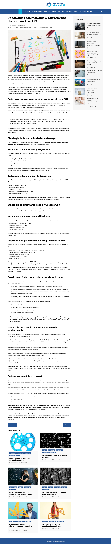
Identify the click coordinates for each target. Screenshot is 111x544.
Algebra (44, 450)
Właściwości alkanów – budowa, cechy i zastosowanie (93, 90)
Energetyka (57, 487)
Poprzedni (13, 425)
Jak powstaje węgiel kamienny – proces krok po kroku (54, 493)
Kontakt (89, 11)
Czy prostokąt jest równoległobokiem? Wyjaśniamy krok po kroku (93, 53)
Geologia (64, 487)
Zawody (76, 11)
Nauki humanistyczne (58, 11)
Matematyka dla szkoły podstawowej (37, 27)
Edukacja (26, 11)
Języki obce (47, 11)
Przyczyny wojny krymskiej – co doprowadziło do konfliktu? (94, 62)
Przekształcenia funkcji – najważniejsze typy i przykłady (21, 493)
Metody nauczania (37, 11)
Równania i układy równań (49, 452)
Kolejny (66, 425)
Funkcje (21, 487)
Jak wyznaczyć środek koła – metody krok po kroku (20, 459)
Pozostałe (83, 11)
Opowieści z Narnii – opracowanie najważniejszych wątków (93, 43)
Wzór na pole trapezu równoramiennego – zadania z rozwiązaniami (20, 526)
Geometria (12, 453)
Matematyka (25, 27)
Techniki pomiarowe (14, 455)
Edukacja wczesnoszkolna (15, 27)
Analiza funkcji (13, 487)
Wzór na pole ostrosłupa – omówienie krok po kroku (51, 525)
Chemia (50, 487)
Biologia (44, 487)
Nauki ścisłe (69, 11)
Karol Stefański (12, 25)
